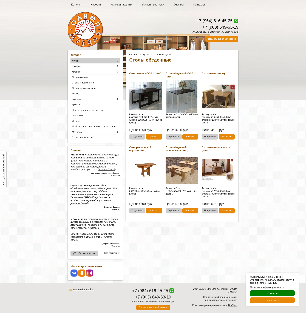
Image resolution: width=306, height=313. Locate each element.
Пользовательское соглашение (220, 300)
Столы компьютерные (84, 88)
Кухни (75, 60)
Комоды (76, 99)
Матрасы (77, 132)
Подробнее (137, 136)
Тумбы (76, 93)
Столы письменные (83, 82)
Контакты (199, 4)
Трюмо (76, 104)
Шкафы (76, 66)
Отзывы (179, 4)
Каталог (76, 4)
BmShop (232, 305)
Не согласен (272, 300)
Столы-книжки (80, 77)
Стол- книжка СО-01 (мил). (145, 73)
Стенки (76, 121)
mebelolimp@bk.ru (83, 289)
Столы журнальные (83, 137)
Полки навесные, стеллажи (87, 110)
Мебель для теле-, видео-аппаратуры (94, 126)
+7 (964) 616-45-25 (215, 20)
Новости (95, 4)
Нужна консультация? (3, 167)
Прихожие (78, 115)
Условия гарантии (121, 4)
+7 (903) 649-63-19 (220, 27)
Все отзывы (110, 253)
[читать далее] (106, 169)
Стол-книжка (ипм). (214, 73)
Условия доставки (153, 4)
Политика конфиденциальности (220, 297)
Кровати (76, 71)
